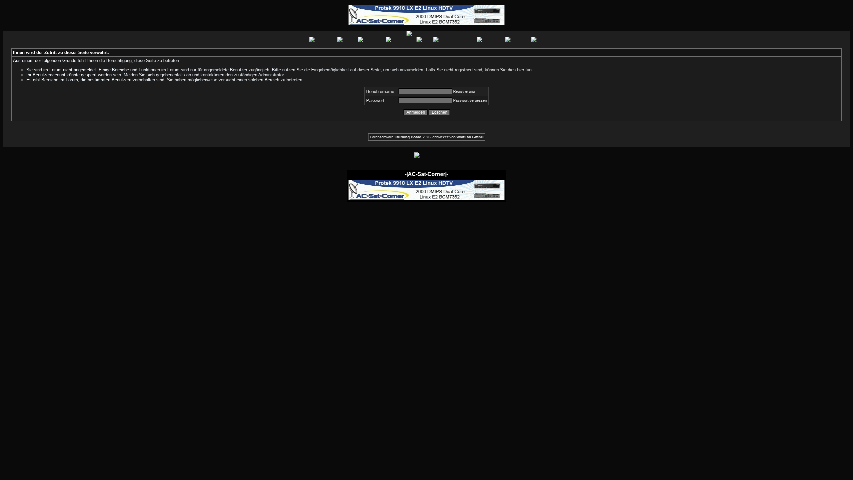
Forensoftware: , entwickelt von (426, 137)
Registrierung (464, 91)
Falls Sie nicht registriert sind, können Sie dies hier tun (478, 69)
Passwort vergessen (470, 100)
